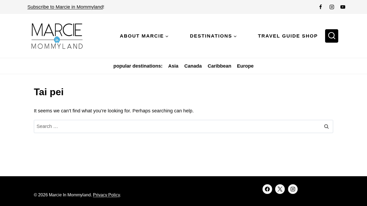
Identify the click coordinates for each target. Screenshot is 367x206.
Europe (245, 66)
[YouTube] (343, 7)
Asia (173, 66)
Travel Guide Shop (288, 36)
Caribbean (219, 66)
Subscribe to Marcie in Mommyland (65, 7)
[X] (280, 189)
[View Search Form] (332, 36)
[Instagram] (332, 7)
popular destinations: (138, 66)
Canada (193, 66)
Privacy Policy (106, 195)
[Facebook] (320, 7)
